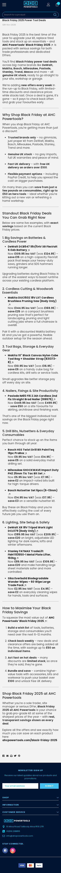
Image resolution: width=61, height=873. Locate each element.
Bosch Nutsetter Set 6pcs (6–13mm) (32, 490)
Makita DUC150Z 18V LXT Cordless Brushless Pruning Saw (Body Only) (32, 299)
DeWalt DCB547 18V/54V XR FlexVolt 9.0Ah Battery (32, 248)
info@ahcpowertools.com (19, 835)
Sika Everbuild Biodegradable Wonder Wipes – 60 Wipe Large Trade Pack (29, 581)
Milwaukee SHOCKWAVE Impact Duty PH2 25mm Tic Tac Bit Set (33, 471)
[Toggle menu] (4, 5)
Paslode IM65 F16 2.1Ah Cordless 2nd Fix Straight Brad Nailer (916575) (32, 397)
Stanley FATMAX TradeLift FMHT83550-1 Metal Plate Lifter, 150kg (29, 554)
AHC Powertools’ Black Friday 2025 (26, 45)
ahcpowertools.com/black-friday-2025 (29, 740)
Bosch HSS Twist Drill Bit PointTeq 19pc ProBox (31, 451)
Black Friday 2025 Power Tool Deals (24, 20)
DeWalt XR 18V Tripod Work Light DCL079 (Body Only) (30, 529)
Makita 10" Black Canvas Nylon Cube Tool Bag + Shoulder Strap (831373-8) (33, 358)
